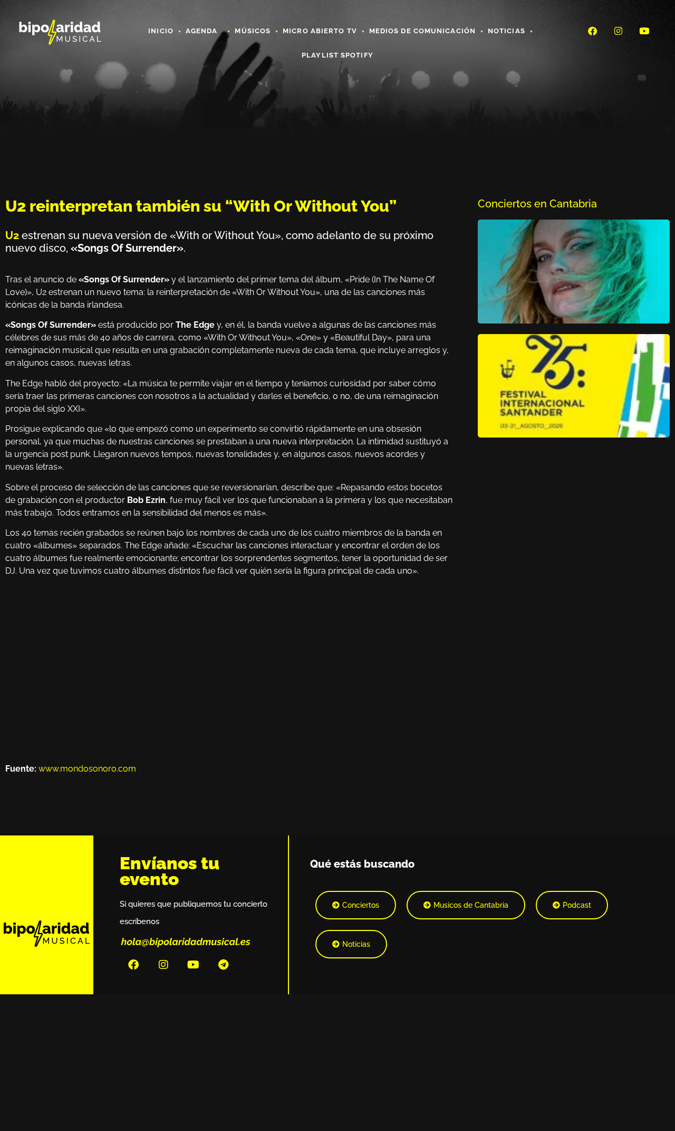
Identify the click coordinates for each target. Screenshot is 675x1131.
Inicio (160, 31)
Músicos (253, 31)
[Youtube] (644, 30)
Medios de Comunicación (422, 31)
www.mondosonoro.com (87, 769)
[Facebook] (592, 30)
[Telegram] (223, 964)
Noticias (506, 31)
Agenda (202, 31)
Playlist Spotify (337, 55)
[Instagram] (618, 30)
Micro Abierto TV (320, 31)
